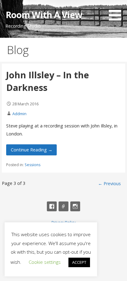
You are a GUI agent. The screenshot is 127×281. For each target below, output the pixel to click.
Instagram (75, 206)
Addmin (19, 113)
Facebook (52, 206)
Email (63, 206)
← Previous (109, 183)
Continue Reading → (31, 150)
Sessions (32, 164)
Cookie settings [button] (45, 262)
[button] (117, 11)
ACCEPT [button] (79, 262)
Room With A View (44, 15)
